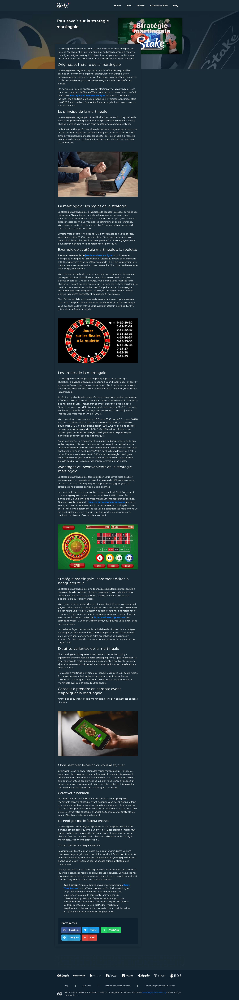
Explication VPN (159, 5)
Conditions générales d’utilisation (160, 985)
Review (141, 5)
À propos (87, 985)
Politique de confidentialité (117, 985)
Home (117, 5)
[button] (71, 930)
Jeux (128, 5)
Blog (175, 5)
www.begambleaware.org (154, 992)
